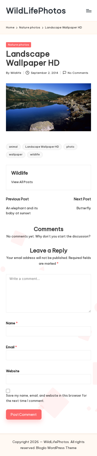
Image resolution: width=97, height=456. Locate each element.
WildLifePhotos (36, 10)
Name (12, 323)
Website (12, 371)
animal (13, 146)
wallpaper (15, 154)
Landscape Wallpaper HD (42, 146)
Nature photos (18, 44)
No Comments (78, 73)
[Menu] (88, 10)
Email (11, 347)
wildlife (35, 154)
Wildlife (19, 173)
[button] (22, 182)
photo (70, 146)
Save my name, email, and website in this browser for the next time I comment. (46, 398)
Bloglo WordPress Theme (56, 448)
